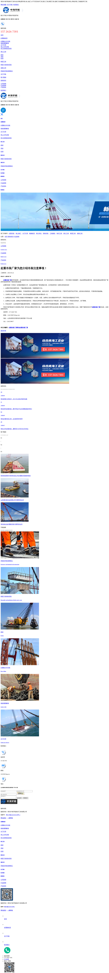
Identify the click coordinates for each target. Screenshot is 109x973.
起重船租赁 (4, 38)
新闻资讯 (3, 80)
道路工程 (3, 68)
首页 (2, 35)
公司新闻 (3, 83)
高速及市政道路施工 (7, 71)
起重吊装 (11, 233)
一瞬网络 (10, 818)
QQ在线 (6, 959)
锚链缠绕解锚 (5, 43)
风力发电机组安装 (6, 48)
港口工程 (3, 51)
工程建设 (52, 233)
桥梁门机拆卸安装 (6, 64)
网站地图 (3, 4)
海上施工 (18, 233)
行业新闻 (3, 85)
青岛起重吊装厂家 (22, 327)
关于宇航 (10, 4)
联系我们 (16, 4)
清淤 (2, 56)
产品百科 (3, 87)
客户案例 (3, 77)
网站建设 (3, 818)
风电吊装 (45, 233)
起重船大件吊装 (5, 41)
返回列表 (3, 330)
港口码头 (39, 233)
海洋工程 (59, 233)
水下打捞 (3, 45)
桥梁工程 (3, 61)
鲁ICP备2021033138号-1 (13, 815)
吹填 (2, 58)
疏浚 (2, 55)
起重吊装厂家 (13, 327)
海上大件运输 (5, 46)
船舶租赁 (32, 233)
